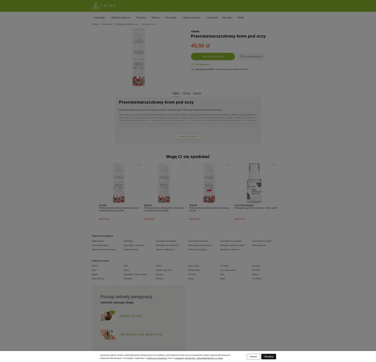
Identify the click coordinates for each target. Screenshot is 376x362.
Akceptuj (268, 356)
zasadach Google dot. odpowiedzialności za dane (199, 358)
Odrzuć (253, 356)
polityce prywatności (157, 358)
